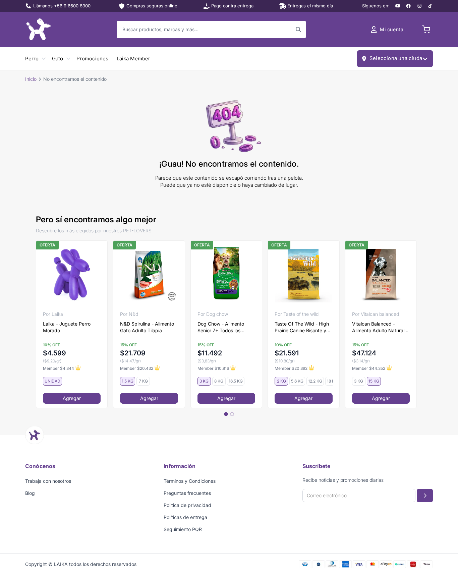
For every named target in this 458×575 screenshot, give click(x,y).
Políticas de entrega (185, 517)
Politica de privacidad (187, 505)
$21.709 (133, 353)
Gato (57, 58)
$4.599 (54, 353)
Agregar (72, 398)
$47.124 (364, 353)
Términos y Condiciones (190, 481)
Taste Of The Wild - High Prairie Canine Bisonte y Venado (302, 327)
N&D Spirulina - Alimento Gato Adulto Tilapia (147, 327)
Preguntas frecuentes (187, 493)
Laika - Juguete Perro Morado (67, 327)
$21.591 (287, 353)
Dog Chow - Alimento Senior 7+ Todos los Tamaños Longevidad (221, 327)
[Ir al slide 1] (226, 414)
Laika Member (133, 58)
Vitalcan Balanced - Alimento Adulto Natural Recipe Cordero (378, 327)
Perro (32, 58)
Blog (30, 493)
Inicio (31, 79)
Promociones (92, 58)
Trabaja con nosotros (48, 481)
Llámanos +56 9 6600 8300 (62, 5)
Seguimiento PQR (183, 529)
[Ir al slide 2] (232, 414)
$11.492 (209, 353)
